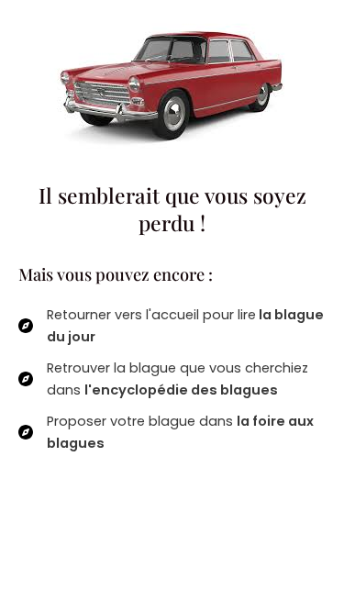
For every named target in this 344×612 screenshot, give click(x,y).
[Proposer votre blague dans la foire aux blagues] (172, 432)
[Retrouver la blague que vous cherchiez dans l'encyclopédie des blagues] (172, 379)
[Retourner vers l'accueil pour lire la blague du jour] (172, 326)
